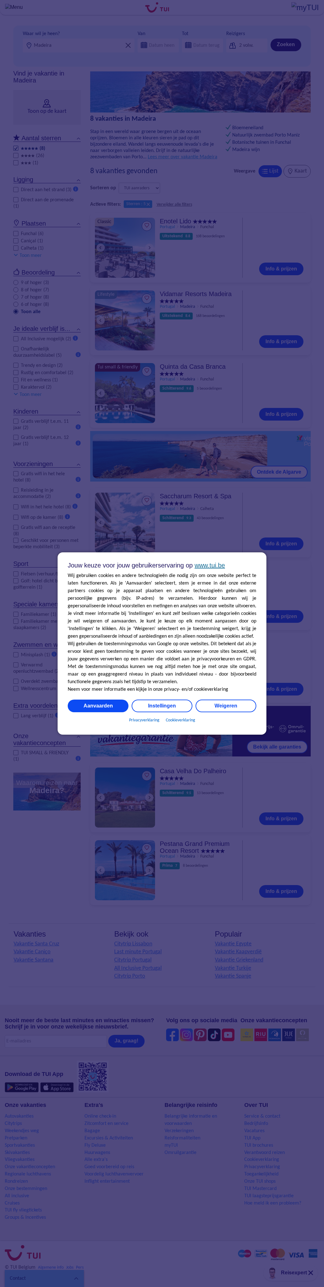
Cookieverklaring (180, 720)
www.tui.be (210, 565)
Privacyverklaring (144, 720)
